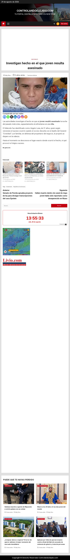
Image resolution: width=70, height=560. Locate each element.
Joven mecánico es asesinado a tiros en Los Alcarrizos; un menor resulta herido (34, 175)
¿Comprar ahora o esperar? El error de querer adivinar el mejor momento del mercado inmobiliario (18, 542)
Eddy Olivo (8, 75)
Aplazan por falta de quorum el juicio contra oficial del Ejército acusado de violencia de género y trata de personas (51, 542)
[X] (11, 116)
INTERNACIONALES (42, 486)
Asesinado (9, 186)
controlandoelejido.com (35, 10)
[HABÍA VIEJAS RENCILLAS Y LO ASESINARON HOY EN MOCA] (56, 167)
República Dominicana (19, 186)
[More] (25, 116)
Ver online (64, 23)
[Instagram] (22, 116)
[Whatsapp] (8, 116)
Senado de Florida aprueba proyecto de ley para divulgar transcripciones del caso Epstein (18, 194)
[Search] (54, 23)
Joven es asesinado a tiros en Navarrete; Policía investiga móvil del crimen (12, 175)
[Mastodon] (18, 116)
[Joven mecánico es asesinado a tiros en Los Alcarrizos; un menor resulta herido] (35, 167)
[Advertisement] (35, 42)
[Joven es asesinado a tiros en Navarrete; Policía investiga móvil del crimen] (13, 167)
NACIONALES (34, 59)
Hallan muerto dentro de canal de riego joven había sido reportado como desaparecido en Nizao (51, 194)
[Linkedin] (15, 116)
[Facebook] (4, 116)
